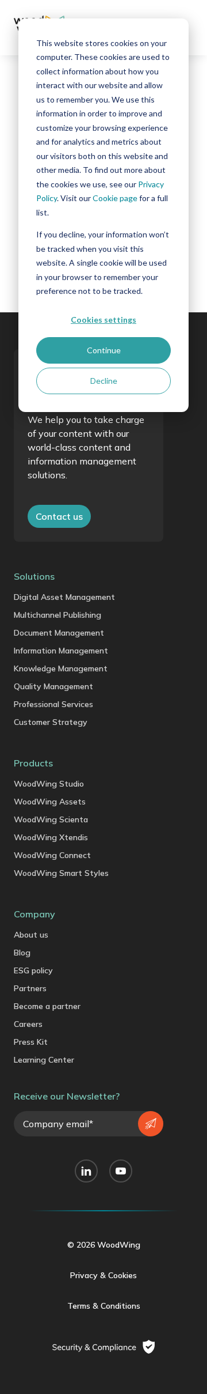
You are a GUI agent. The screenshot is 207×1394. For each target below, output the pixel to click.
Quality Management (53, 686)
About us (31, 935)
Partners (30, 988)
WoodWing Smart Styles (61, 873)
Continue (104, 350)
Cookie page (115, 198)
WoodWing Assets (50, 801)
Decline (103, 381)
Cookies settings (103, 319)
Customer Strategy (50, 722)
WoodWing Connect (52, 855)
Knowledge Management (61, 668)
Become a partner (47, 1006)
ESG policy (33, 970)
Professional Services (53, 704)
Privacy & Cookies (103, 1275)
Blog (22, 952)
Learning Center (44, 1060)
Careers (28, 1024)
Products (33, 763)
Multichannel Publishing (57, 615)
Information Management (61, 650)
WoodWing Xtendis (51, 837)
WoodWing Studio (49, 784)
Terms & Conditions (103, 1306)
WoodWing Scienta (51, 819)
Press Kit (31, 1042)
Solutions (34, 576)
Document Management (59, 633)
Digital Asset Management (64, 597)
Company (34, 914)
